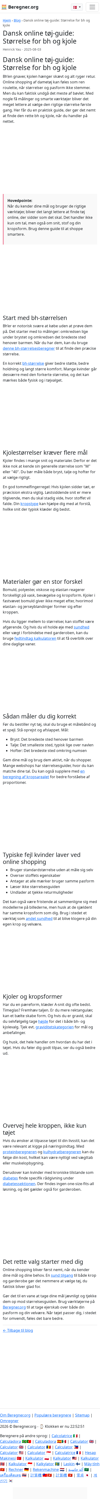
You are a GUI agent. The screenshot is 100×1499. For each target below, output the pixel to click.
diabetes (10, 1178)
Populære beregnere (52, 1415)
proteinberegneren (20, 1151)
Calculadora (10, 1441)
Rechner (16, 1469)
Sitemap (82, 1415)
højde (43, 1021)
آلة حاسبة (75, 1469)
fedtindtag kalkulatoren (35, 638)
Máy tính (92, 1463)
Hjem (7, 20)
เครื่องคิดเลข (10, 1475)
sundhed (81, 627)
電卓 (80, 1475)
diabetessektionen (19, 1183)
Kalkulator (34, 1458)
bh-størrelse (33, 363)
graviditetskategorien (55, 1027)
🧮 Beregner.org (20, 7)
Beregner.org (14, 1307)
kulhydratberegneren (62, 1151)
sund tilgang (62, 1275)
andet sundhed (39, 918)
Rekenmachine (46, 1469)
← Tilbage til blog (18, 1330)
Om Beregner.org (15, 1415)
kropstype (29, 503)
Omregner (9, 1420)
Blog (17, 20)
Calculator (79, 1441)
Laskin (69, 1463)
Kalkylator (45, 1463)
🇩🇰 (75, 7)
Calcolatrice (62, 1435)
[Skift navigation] (92, 7)
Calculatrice (65, 1452)
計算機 (36, 1475)
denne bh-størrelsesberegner (29, 348)
